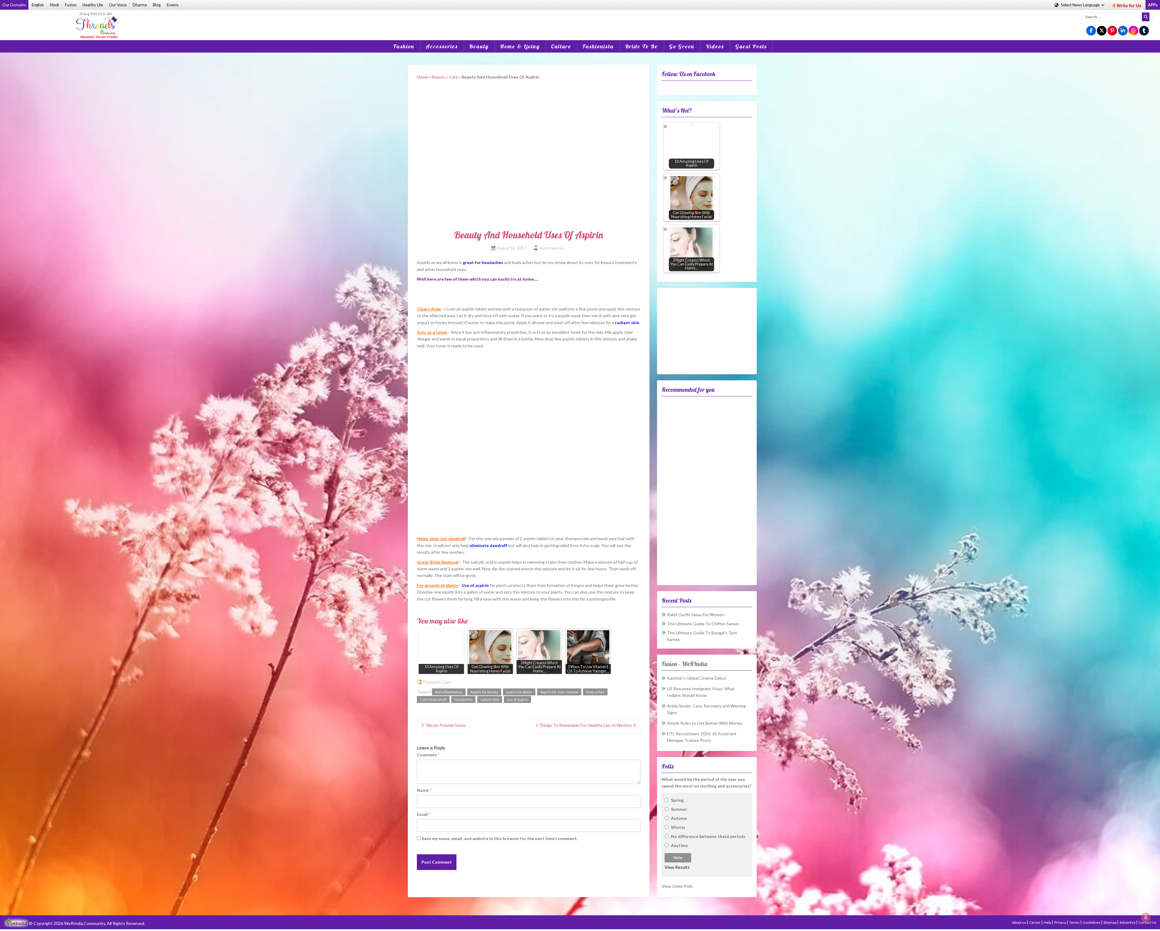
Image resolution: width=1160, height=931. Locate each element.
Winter (678, 827)
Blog (157, 4)
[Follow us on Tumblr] (1144, 31)
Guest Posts (751, 46)
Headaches (463, 699)
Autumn (679, 818)
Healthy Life (92, 4)
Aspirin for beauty (484, 692)
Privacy (1060, 922)
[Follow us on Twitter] (1102, 31)
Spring (677, 800)
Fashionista (598, 46)
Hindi (54, 4)
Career (1035, 922)
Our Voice (118, 4)
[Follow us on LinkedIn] (1123, 31)
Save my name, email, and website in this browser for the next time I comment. (500, 838)
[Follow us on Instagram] (1133, 31)
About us (1019, 922)
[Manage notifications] (1146, 918)
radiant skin (489, 699)
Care (453, 76)
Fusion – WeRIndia (684, 664)
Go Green (681, 46)
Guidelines (1092, 922)
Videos (715, 46)
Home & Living (520, 46)
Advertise (1128, 922)
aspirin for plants (519, 692)
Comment (428, 754)
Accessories (442, 46)
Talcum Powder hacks (445, 725)
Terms (1074, 922)
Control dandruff (433, 699)
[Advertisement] (580, 21)
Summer (679, 809)
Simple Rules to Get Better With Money (704, 723)
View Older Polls (677, 886)
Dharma (140, 4)
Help (1048, 922)
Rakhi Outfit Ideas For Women (695, 614)
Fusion (70, 4)
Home (422, 76)
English (38, 4)
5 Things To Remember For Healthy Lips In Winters (584, 725)
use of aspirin (517, 699)
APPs (1153, 4)
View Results (677, 867)
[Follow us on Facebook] (1091, 31)
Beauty (479, 46)
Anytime (679, 845)
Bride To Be (641, 46)
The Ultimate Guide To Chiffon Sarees (703, 623)
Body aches (595, 692)
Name (424, 790)
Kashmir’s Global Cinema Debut (697, 678)
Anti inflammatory (448, 692)
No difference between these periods (708, 836)
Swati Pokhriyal (552, 248)
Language (1080, 4)
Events (173, 4)
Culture (561, 46)
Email (423, 814)
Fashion (403, 46)
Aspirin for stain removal (559, 692)
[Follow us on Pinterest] (1112, 31)
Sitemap (1110, 922)
